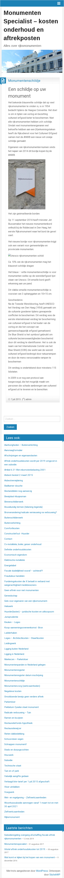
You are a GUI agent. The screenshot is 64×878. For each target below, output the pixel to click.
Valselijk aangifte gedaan (16, 776)
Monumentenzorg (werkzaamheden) (22, 686)
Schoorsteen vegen (13, 739)
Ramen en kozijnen (13, 717)
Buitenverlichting (12, 523)
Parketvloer (9, 702)
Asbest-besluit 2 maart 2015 (18, 475)
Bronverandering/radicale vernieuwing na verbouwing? (30, 512)
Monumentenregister (14, 670)
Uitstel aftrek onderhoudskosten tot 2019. (25, 849)
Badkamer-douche (13, 485)
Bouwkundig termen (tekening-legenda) (23, 507)
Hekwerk (8, 606)
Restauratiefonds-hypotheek (18, 723)
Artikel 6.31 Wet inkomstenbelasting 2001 (25, 469)
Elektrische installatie (14, 560)
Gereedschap (10, 595)
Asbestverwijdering (13, 480)
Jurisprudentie (11, 617)
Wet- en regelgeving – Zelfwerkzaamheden (25, 797)
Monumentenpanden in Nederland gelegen (25, 664)
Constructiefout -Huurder (16, 533)
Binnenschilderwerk (13, 501)
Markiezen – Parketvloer (16, 659)
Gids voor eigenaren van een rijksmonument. (26, 601)
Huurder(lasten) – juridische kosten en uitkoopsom (29, 611)
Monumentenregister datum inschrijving (23, 675)
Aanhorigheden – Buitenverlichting (21, 445)
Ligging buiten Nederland (16, 648)
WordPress (42, 870)
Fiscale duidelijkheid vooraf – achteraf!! (23, 570)
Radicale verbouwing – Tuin (17, 712)
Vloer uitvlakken (12, 787)
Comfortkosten (11, 528)
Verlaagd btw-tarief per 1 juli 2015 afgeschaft (26, 781)
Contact (8, 539)
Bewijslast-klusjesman (15, 496)
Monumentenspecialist (15, 844)
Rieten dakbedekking (14, 733)
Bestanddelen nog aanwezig (18, 491)
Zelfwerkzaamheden (14, 811)
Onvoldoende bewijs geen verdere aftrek (23, 696)
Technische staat (12, 765)
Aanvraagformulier (13, 450)
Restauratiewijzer (12, 728)
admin (29, 399)
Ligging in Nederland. (14, 654)
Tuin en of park (11, 771)
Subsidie (8, 760)
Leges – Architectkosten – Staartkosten (24, 638)
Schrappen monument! (15, 744)
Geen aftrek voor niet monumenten (21, 590)
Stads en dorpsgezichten (16, 749)
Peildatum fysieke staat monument (21, 707)
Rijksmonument (12, 817)
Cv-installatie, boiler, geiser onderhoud (22, 544)
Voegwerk (9, 792)
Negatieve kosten (12, 691)
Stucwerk (8, 755)
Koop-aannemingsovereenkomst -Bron (23, 627)
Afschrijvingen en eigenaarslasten (20, 455)
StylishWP (54, 874)
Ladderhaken (10, 633)
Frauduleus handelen (14, 576)
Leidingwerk (10, 643)
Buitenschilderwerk (13, 517)
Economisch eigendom (15, 554)
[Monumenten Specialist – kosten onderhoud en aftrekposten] (32, 61)
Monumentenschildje (24, 81)
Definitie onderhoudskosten (17, 549)
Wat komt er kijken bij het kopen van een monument (29, 857)
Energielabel (10, 565)
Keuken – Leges (12, 622)
